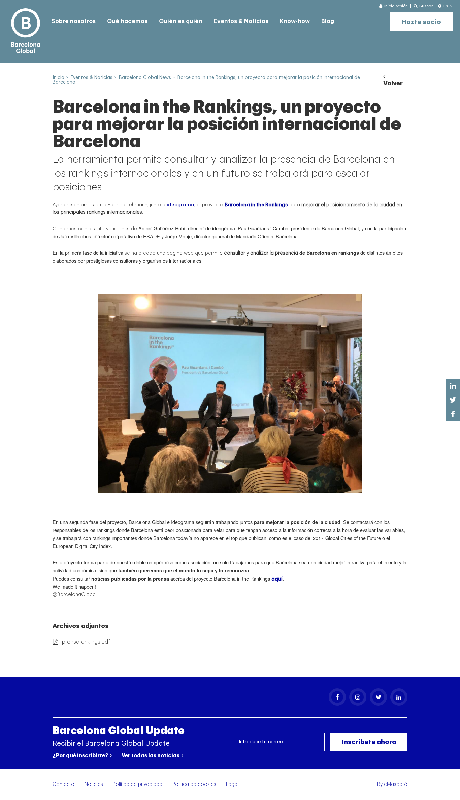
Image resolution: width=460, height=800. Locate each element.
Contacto (63, 784)
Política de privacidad (137, 784)
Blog (327, 21)
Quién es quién (180, 21)
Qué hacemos (127, 21)
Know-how (295, 21)
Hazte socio (421, 22)
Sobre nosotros (74, 21)
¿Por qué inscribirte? (81, 755)
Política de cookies (194, 784)
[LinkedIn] (398, 697)
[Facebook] (337, 697)
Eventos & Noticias (241, 21)
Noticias (94, 784)
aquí (277, 579)
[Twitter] (378, 697)
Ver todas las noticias (151, 755)
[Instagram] (357, 697)
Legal (232, 784)
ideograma (180, 204)
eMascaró (395, 784)
